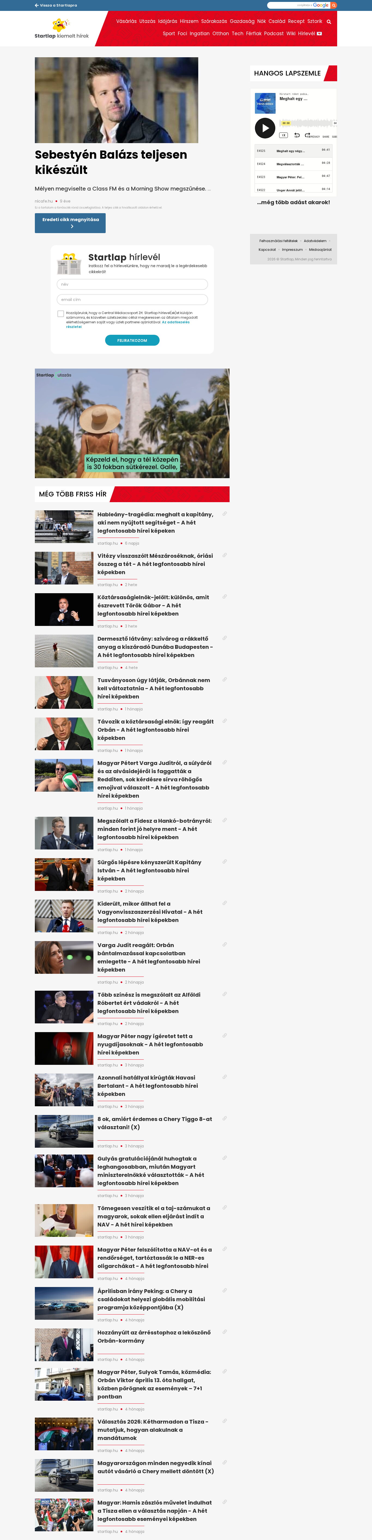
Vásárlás (126, 21)
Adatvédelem (315, 241)
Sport (169, 33)
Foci (182, 33)
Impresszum (292, 249)
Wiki (290, 33)
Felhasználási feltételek (279, 241)
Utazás (147, 21)
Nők (261, 21)
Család (277, 21)
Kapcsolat (267, 249)
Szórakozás (214, 21)
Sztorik (314, 21)
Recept (296, 21)
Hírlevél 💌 (310, 33)
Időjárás (167, 21)
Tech (237, 33)
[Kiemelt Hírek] (65, 28)
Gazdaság (242, 21)
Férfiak (253, 33)
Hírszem (189, 21)
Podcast (274, 33)
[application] (132, 423)
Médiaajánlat (320, 249)
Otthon (220, 33)
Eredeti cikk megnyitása (70, 219)
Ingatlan (200, 33)
